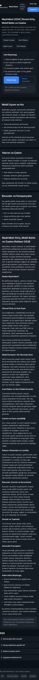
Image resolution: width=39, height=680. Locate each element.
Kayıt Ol (33, 10)
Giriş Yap (33, 4)
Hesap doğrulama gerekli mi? (14, 645)
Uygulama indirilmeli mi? (12, 657)
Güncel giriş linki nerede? (12, 639)
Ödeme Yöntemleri (26, 80)
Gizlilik (23, 676)
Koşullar (33, 676)
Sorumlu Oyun (12, 676)
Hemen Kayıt (11, 80)
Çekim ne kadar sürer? (11, 651)
